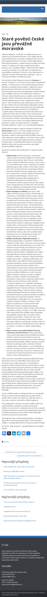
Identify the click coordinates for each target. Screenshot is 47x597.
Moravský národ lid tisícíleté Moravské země (22, 593)
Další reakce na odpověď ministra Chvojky (20, 452)
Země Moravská (9, 507)
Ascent (15, 595)
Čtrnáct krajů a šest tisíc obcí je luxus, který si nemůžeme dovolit (20, 484)
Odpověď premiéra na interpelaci (30, 456)
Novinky (6, 442)
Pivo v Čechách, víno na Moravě (15, 490)
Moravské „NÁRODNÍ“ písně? (14, 471)
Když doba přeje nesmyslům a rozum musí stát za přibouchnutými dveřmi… (22, 477)
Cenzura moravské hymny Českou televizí (19, 502)
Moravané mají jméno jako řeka (15, 516)
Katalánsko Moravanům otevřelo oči (17, 511)
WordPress (7, 595)
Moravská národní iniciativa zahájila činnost (20, 521)
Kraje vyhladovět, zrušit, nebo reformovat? (19, 467)
